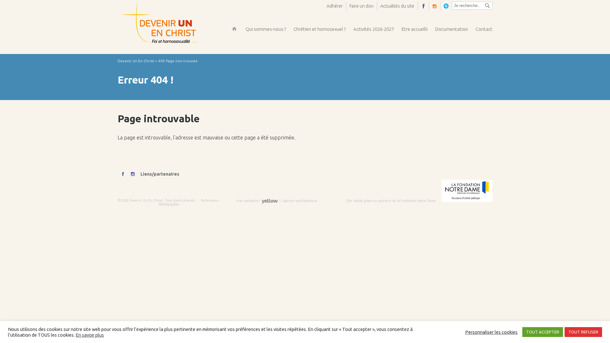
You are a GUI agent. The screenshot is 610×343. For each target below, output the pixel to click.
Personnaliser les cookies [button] (491, 332)
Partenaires (209, 200)
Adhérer (335, 6)
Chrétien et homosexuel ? (320, 29)
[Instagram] (436, 6)
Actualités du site (397, 6)
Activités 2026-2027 (373, 29)
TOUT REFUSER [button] (583, 332)
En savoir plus (90, 335)
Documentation (451, 29)
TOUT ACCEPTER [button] (542, 332)
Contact (484, 29)
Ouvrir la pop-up (448, 6)
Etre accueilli (415, 29)
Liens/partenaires (159, 174)
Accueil (234, 28)
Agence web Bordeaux (299, 201)
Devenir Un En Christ (136, 61)
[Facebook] (425, 6)
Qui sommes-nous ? (266, 29)
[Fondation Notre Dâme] (464, 201)
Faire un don (361, 6)
